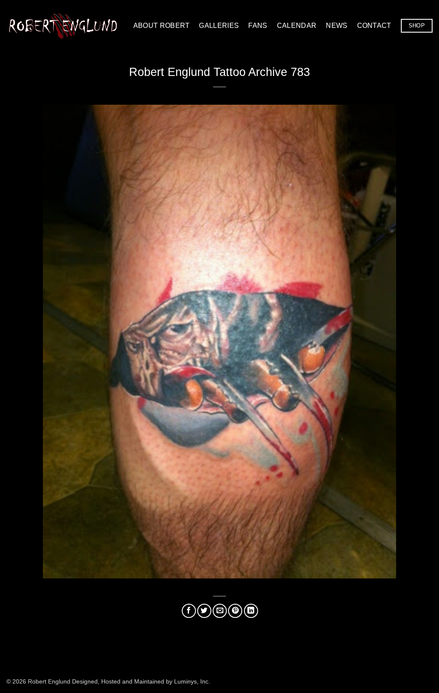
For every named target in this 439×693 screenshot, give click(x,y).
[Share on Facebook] (189, 611)
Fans (257, 25)
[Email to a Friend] (220, 611)
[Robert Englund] (63, 25)
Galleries (219, 25)
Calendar (297, 25)
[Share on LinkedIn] (251, 611)
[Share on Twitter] (204, 611)
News (336, 25)
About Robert (161, 25)
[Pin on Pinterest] (235, 611)
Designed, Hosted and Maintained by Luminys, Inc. (141, 681)
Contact (374, 25)
